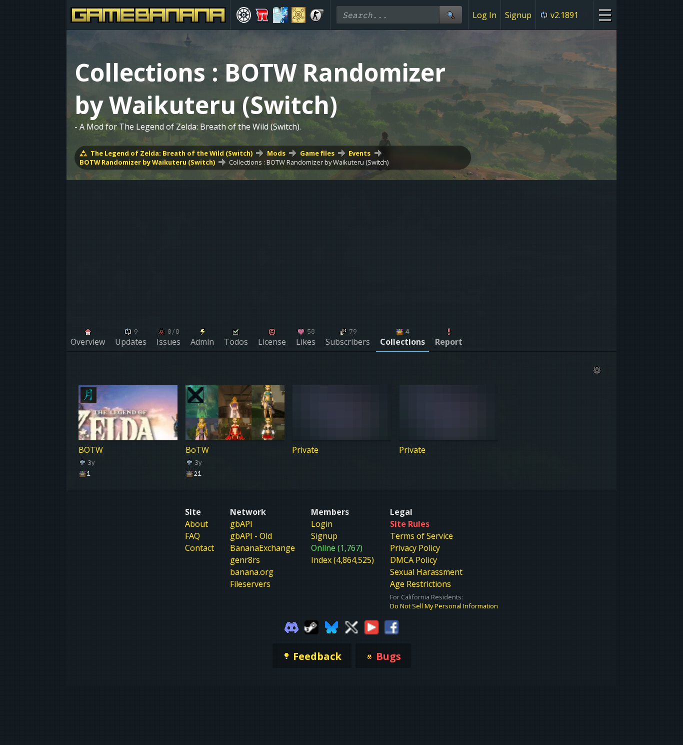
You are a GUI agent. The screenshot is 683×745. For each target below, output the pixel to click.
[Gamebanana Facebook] (392, 626)
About (196, 523)
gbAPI (241, 523)
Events (359, 153)
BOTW (90, 449)
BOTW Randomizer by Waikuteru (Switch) (147, 162)
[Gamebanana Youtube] (372, 626)
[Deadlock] (243, 15)
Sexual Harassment (426, 571)
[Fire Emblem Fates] (299, 15)
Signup (518, 15)
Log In (484, 15)
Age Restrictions (420, 583)
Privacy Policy (415, 547)
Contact (199, 547)
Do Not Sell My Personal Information (444, 605)
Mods (276, 153)
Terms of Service (421, 535)
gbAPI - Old (251, 535)
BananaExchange (262, 547)
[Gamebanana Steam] (312, 626)
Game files (317, 153)
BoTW (197, 449)
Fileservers (250, 583)
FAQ (192, 535)
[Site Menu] (604, 15)
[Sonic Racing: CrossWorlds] (262, 15)
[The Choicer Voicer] (280, 15)
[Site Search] (450, 15)
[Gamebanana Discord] (292, 626)
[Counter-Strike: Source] (317, 15)
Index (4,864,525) (342, 559)
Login (321, 523)
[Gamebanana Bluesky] (332, 626)
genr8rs (245, 559)
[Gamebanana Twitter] (352, 626)
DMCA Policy (413, 559)
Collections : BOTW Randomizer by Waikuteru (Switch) (308, 162)
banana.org (252, 571)
